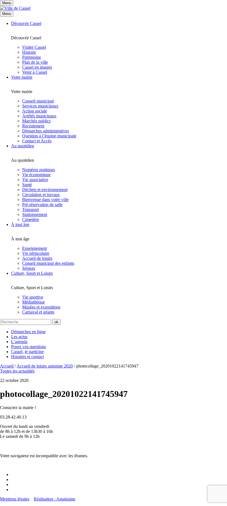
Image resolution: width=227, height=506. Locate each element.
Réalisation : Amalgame (54, 499)
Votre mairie (21, 77)
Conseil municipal (38, 101)
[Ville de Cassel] (15, 8)
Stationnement (34, 214)
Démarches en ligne (28, 331)
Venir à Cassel (34, 72)
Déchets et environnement (45, 189)
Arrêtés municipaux (39, 116)
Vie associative (35, 179)
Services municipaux (40, 106)
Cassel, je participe (27, 351)
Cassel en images (37, 67)
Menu (6, 14)
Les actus (19, 336)
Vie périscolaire (35, 253)
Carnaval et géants (38, 312)
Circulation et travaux (41, 194)
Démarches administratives (45, 131)
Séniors (28, 268)
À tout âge (20, 224)
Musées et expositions (41, 307)
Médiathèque (33, 302)
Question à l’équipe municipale (49, 135)
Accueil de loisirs (37, 258)
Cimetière (30, 219)
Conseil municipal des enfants (48, 263)
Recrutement (33, 126)
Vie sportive (32, 297)
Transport (30, 209)
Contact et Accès (36, 140)
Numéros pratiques (38, 169)
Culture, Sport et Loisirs (32, 273)
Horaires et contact (27, 356)
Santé (27, 184)
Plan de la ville (35, 62)
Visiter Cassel (34, 47)
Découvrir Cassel (26, 23)
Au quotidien (22, 145)
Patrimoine (31, 57)
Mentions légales (14, 499)
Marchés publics (36, 121)
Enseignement (34, 248)
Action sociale (34, 111)
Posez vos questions (28, 346)
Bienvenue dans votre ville (45, 199)
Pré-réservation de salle (42, 204)
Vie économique (36, 174)
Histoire (29, 52)
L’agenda (19, 341)
